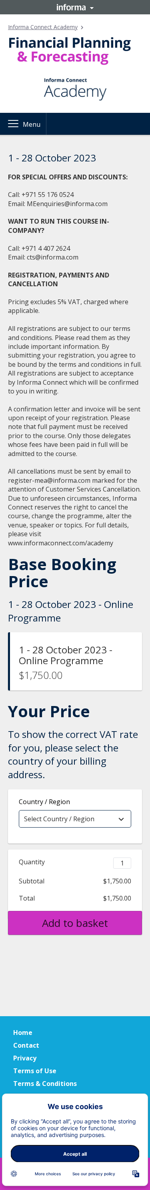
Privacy (24, 1058)
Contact (26, 1045)
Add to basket (75, 923)
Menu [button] (31, 124)
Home (22, 1032)
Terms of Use (34, 1070)
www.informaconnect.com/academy (60, 543)
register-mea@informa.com (49, 480)
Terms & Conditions (45, 1083)
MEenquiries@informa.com (67, 203)
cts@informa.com (52, 257)
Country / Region (44, 801)
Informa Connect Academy (43, 27)
